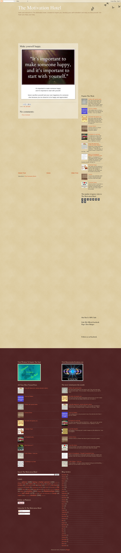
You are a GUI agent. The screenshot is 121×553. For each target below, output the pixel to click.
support (20, 495)
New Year (45, 489)
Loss (23, 489)
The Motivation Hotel (39, 7)
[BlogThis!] (25, 104)
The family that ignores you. (95, 116)
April (63, 483)
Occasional (52, 489)
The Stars (27, 495)
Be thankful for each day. (94, 134)
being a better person (41, 482)
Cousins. (90, 174)
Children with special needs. (95, 99)
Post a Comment (26, 115)
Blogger (68, 549)
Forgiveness (20, 487)
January (64, 476)
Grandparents (35, 487)
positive (29, 491)
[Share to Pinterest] (30, 104)
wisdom (33, 495)
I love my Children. (92, 108)
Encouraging (28, 485)
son (36, 493)
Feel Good (54, 485)
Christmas (38, 483)
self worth (28, 106)
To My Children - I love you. (31, 453)
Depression (56, 483)
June (63, 487)
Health (46, 487)
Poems (22, 491)
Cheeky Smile (21, 483)
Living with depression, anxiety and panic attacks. (94, 144)
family (39, 485)
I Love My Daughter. (73, 429)
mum (40, 489)
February (64, 478)
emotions (20, 485)
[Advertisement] (60, 29)
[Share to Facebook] (28, 104)
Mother (35, 489)
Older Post (74, 173)
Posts (21, 511)
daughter (49, 483)
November (64, 497)
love (29, 489)
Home (48, 173)
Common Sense (92, 126)
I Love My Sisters (92, 182)
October (64, 495)
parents (57, 489)
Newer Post (22, 173)
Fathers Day (47, 485)
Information (52, 487)
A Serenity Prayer (92, 165)
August (63, 491)
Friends (27, 487)
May (63, 485)
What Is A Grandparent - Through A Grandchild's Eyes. (95, 155)
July (63, 489)
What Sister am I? (28, 445)
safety (19, 493)
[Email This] (24, 104)
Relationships (49, 491)
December (64, 474)
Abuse (19, 482)
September (64, 493)
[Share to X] (27, 104)
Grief (41, 487)
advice (24, 482)
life (24, 106)
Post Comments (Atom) (30, 176)
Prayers (39, 491)
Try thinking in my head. (30, 461)
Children (30, 483)
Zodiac (42, 495)
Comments (22, 513)
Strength (54, 493)
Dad (43, 483)
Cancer (56, 482)
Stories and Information (44, 493)
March (63, 481)
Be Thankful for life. (29, 437)
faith (34, 485)
